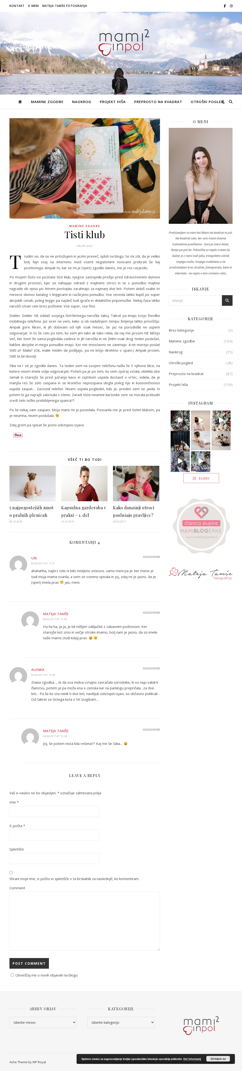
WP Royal (39, 1062)
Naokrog (81, 101)
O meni (33, 6)
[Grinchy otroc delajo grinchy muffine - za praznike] (180, 420)
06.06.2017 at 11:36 (55, 619)
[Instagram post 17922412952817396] (180, 461)
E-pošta (17, 825)
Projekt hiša (113, 101)
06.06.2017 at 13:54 (55, 736)
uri (34, 558)
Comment (17, 887)
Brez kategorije (181, 330)
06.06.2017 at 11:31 (43, 563)
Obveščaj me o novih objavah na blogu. (46, 975)
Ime (14, 802)
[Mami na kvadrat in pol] (121, 41)
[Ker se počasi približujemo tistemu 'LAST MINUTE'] (200, 461)
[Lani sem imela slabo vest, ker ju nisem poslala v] (180, 440)
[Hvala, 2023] (200, 420)
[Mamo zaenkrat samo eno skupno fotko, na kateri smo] (221, 440)
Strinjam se (218, 1059)
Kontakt (17, 6)
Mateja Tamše (56, 613)
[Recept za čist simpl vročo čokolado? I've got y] (221, 420)
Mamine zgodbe (47, 101)
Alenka (37, 669)
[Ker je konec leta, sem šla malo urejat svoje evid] (200, 440)
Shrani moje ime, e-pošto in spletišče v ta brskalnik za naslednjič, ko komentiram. (74, 878)
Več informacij (192, 1059)
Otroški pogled (207, 101)
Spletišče (16, 849)
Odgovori (151, 557)
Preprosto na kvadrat (158, 101)
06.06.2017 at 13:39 (43, 675)
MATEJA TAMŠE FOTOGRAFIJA (64, 6)
